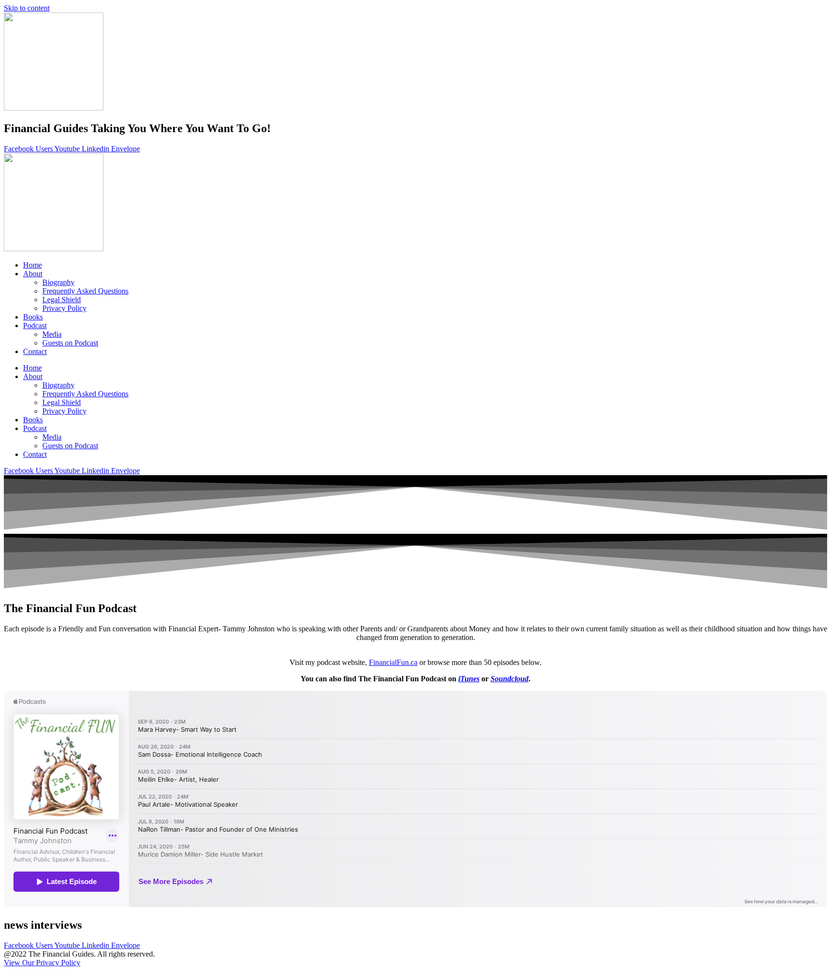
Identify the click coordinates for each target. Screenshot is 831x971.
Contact (35, 351)
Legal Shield (61, 299)
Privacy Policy (64, 308)
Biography (58, 282)
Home (32, 265)
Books (33, 317)
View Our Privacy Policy (42, 963)
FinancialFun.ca (393, 662)
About (32, 274)
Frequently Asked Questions (85, 291)
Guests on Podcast (70, 343)
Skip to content (27, 8)
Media (52, 334)
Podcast (35, 325)
